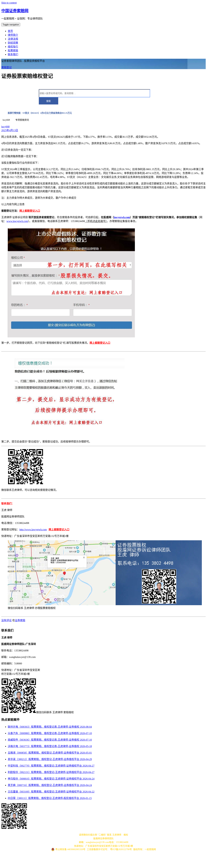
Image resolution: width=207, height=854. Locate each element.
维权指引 (13, 46)
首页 (10, 31)
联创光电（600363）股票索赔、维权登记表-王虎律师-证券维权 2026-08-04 (50, 726)
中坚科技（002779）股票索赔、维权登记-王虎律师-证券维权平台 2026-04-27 (51, 765)
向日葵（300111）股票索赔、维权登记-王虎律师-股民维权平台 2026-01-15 (50, 798)
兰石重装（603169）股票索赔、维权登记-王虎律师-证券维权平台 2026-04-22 (51, 791)
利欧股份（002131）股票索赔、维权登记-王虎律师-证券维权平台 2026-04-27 (51, 772)
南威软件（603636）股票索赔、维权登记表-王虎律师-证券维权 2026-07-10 (50, 739)
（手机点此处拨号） (96, 221)
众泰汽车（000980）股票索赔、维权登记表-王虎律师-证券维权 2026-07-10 (50, 733)
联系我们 (13, 54)
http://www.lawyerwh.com (33, 529)
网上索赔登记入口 (29, 210)
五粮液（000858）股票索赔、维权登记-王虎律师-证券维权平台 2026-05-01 (50, 752)
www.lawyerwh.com (17, 221)
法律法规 (13, 38)
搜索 (48, 101)
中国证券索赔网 (14, 11)
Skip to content (9, 2)
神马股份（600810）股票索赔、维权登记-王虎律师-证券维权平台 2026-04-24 (51, 778)
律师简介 (13, 35)
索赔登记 (6, 67)
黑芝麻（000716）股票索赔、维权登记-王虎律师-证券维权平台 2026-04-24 (50, 785)
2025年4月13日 (9, 130)
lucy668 (5, 126)
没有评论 (6, 620)
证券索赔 (20, 620)
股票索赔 (13, 50)
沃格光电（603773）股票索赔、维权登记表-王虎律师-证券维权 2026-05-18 (50, 746)
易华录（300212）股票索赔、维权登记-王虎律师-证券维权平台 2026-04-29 (50, 759)
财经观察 (13, 42)
